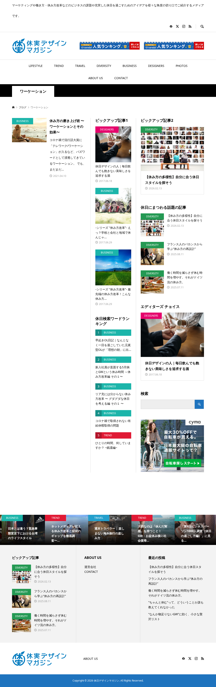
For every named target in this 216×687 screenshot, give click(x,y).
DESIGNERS (156, 66)
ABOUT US (95, 78)
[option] (21, 530)
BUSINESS (130, 66)
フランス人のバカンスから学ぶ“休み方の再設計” (175, 581)
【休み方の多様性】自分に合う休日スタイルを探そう (174, 569)
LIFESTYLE (36, 66)
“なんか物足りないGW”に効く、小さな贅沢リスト (175, 616)
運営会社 (90, 567)
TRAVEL (80, 66)
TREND (59, 66)
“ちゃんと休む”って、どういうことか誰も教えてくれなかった (176, 604)
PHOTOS (182, 66)
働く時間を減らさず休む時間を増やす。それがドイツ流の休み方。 (174, 592)
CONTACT (121, 78)
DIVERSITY (104, 66)
